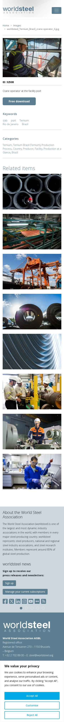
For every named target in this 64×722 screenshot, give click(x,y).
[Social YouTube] (30, 600)
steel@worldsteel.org (41, 655)
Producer (28, 148)
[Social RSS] (43, 600)
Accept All (32, 695)
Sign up (9, 583)
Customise (32, 705)
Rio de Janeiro (10, 124)
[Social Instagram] (24, 600)
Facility (38, 148)
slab (5, 120)
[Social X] (11, 600)
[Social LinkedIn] (17, 600)
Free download (19, 101)
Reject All (32, 715)
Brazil (25, 124)
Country (17, 148)
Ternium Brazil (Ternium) (26, 145)
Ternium (24, 120)
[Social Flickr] (37, 600)
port (13, 120)
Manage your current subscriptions (25, 591)
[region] (32, 691)
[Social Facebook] (6, 600)
